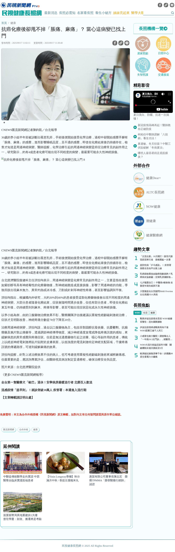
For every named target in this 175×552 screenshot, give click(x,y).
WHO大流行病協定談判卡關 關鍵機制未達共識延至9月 (156, 346)
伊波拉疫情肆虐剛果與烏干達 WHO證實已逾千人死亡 (154, 329)
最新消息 (50, 13)
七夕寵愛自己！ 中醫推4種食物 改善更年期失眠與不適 (156, 284)
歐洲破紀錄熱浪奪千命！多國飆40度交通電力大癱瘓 (156, 355)
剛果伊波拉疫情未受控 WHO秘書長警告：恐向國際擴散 (156, 320)
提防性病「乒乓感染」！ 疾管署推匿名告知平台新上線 (155, 267)
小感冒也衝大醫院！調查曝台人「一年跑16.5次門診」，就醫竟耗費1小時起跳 (156, 338)
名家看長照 (85, 13)
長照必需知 (67, 13)
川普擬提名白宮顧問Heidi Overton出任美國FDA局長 (156, 293)
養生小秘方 (103, 13)
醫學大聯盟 (139, 13)
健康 (13, 22)
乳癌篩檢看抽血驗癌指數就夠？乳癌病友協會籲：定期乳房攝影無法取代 (156, 276)
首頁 (4, 22)
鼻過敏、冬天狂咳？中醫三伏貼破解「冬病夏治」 (154, 145)
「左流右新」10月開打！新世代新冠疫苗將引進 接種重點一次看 (156, 258)
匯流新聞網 (8, 429)
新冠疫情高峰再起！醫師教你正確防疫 (154, 127)
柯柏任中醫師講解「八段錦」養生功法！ (153, 136)
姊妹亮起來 (121, 13)
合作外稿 (23, 429)
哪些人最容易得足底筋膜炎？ (153, 154)
